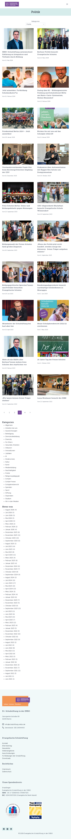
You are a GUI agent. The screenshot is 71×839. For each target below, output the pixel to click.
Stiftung (8, 493)
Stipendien (9, 496)
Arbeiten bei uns (11, 428)
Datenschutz (6, 772)
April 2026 (9, 521)
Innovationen (10, 450)
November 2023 (11, 603)
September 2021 (11, 671)
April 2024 (9, 589)
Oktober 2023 (10, 606)
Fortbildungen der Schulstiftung (13, 756)
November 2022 (11, 634)
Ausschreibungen (8, 753)
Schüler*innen (10, 482)
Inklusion (8, 448)
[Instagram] (7, 829)
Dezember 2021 (11, 665)
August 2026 (9, 510)
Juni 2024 (8, 583)
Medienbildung (10, 467)
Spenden (8, 487)
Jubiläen (8, 453)
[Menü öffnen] (67, 4)
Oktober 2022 (10, 637)
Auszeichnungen (11, 431)
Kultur (7, 462)
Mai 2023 (8, 617)
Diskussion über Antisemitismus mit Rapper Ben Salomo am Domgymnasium (51, 169)
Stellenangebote (8, 751)
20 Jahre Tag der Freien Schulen (51, 360)
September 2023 (11, 608)
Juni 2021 (8, 679)
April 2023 (9, 620)
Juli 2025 (8, 546)
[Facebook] (3, 829)
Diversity (8, 439)
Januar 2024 (9, 597)
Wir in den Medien (12, 501)
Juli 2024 (8, 580)
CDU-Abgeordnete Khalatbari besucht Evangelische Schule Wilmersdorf (50, 208)
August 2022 (9, 642)
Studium (8, 499)
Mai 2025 (8, 552)
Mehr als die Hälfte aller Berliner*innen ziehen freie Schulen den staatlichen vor (14, 362)
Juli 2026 (8, 512)
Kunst (7, 465)
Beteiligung (9, 434)
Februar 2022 (10, 659)
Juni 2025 (8, 549)
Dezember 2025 (11, 532)
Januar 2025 (9, 563)
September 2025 (11, 541)
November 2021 (11, 668)
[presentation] (18, 38)
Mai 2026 (8, 518)
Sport (7, 490)
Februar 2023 (10, 625)
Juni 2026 (8, 515)
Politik (7, 473)
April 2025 (9, 555)
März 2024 (9, 591)
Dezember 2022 (11, 631)
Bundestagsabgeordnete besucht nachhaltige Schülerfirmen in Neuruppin (51, 287)
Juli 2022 (8, 645)
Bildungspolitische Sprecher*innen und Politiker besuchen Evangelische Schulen (17, 287)
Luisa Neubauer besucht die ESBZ (51, 398)
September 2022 (11, 639)
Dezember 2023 (11, 600)
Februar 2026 (10, 527)
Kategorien (36, 21)
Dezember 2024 (11, 566)
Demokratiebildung (12, 436)
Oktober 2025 (10, 538)
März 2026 (9, 524)
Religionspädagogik (12, 476)
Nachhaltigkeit (10, 470)
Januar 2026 (9, 529)
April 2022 (9, 654)
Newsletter (6, 748)
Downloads (6, 758)
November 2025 (11, 535)
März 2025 (9, 558)
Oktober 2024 (10, 572)
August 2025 (9, 544)
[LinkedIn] (11, 829)
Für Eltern (8, 442)
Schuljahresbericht (12, 484)
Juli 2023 (8, 611)
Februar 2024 (10, 594)
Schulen (8, 479)
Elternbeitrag (7, 746)
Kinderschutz (10, 459)
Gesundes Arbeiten (12, 445)
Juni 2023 (8, 614)
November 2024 (11, 569)
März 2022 (9, 656)
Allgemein (9, 425)
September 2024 (11, 575)
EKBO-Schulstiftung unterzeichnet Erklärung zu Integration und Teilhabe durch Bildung (17, 54)
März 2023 (9, 622)
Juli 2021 (8, 676)
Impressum (6, 769)
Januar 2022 (9, 662)
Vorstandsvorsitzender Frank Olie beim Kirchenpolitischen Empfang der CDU (17, 169)
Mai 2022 (8, 651)
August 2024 (9, 577)
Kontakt (5, 743)
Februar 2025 (10, 560)
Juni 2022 (8, 648)
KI (6, 456)
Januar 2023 (9, 628)
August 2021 (9, 673)
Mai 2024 (8, 586)
